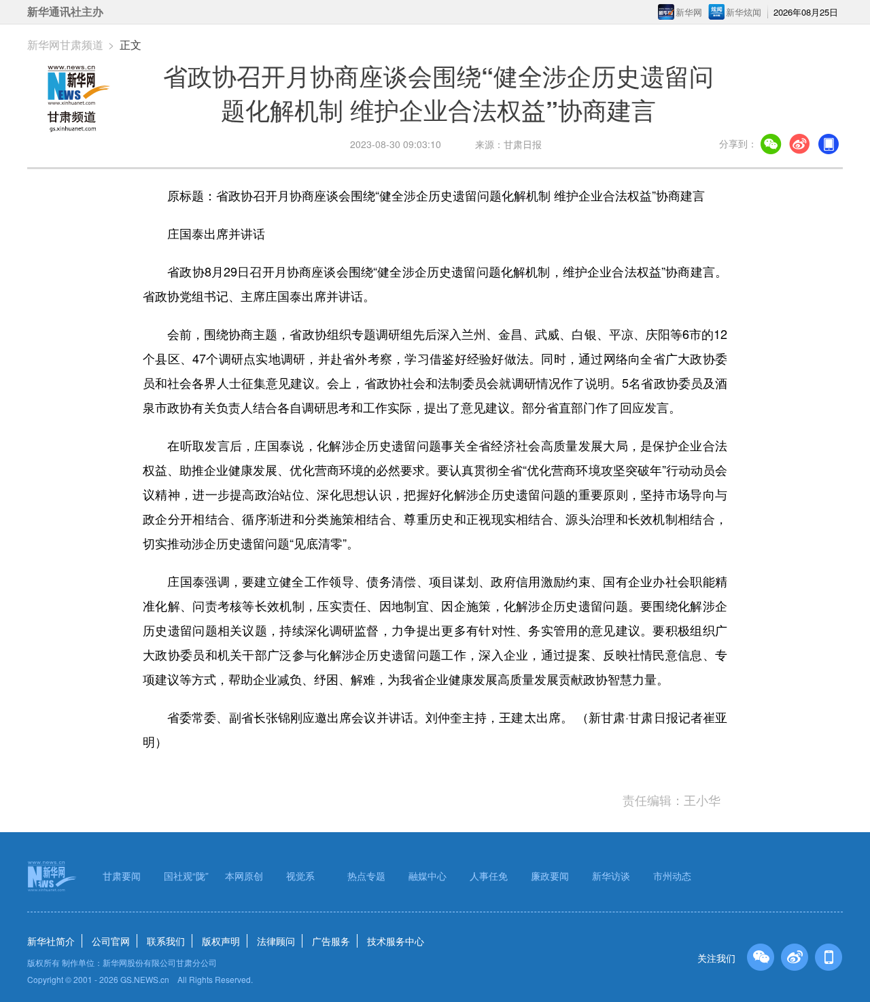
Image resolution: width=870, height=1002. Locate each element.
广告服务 (331, 941)
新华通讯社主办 (65, 12)
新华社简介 (51, 941)
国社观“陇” (186, 875)
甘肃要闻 (122, 875)
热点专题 (366, 875)
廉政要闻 (550, 875)
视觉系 (300, 875)
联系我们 (166, 941)
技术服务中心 (395, 941)
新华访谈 (611, 875)
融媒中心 (427, 875)
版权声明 (221, 941)
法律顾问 (276, 941)
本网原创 (244, 875)
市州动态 (672, 875)
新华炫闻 (743, 11)
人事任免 (489, 875)
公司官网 (111, 941)
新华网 (689, 11)
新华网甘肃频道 (65, 44)
